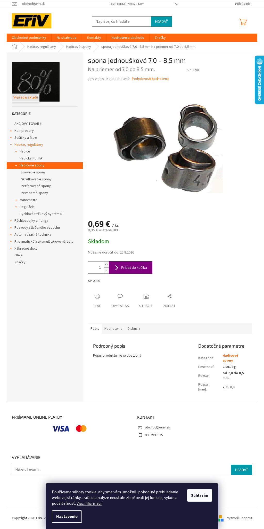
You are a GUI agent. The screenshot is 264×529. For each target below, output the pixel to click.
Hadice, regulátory (28, 144)
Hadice (25, 151)
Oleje (18, 255)
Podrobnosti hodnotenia (150, 78)
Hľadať (161, 21)
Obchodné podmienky (127, 4)
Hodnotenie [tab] (113, 328)
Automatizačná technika (32, 234)
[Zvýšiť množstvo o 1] (106, 264)
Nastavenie (67, 516)
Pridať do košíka (134, 267)
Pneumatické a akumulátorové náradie (43, 241)
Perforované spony (36, 186)
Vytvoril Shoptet (239, 518)
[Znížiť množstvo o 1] (106, 270)
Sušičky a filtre (25, 137)
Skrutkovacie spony (36, 179)
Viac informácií (89, 503)
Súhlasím (199, 495)
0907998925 (154, 435)
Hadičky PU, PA (31, 158)
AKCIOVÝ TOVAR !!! (28, 123)
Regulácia (27, 207)
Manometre (28, 200)
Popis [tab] (94, 328)
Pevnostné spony (34, 193)
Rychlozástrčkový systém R (41, 214)
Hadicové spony (32, 165)
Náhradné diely (25, 248)
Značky (20, 262)
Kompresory (24, 130)
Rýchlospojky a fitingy (31, 220)
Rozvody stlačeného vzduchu (37, 227)
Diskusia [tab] (134, 328)
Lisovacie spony (33, 172)
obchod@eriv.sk (157, 427)
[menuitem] (29, 38)
